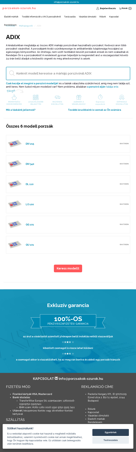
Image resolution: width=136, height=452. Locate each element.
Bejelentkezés (108, 8)
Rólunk (103, 17)
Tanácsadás (70, 17)
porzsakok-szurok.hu (19, 8)
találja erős (102, 86)
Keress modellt (68, 268)
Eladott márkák (11, 17)
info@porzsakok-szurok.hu (66, 2)
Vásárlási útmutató (87, 17)
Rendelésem (10, 25)
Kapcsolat (114, 17)
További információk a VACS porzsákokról (41, 17)
